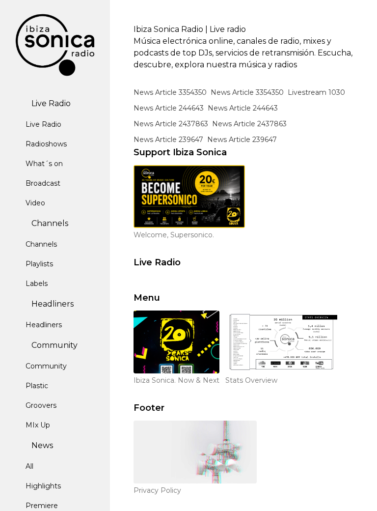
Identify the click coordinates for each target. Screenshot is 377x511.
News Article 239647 (168, 139)
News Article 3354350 (170, 92)
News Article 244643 (169, 108)
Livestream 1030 (316, 92)
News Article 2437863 (171, 123)
